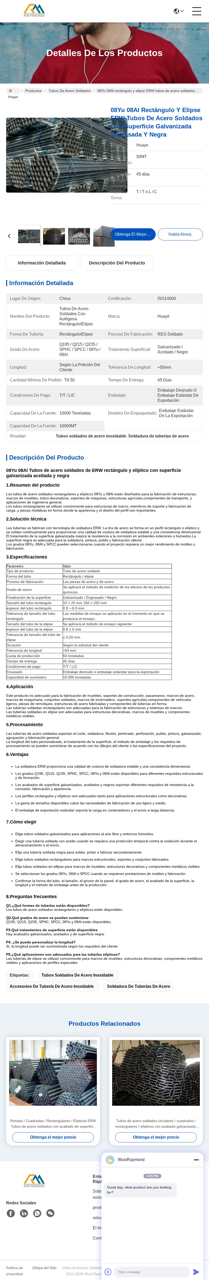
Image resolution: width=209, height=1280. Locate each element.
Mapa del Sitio (45, 1268)
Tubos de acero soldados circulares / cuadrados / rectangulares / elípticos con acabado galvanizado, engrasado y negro (156, 1124)
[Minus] (196, 1160)
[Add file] (108, 1271)
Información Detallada (42, 262)
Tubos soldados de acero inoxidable (77, 975)
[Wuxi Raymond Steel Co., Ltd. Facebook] (10, 1213)
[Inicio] (34, 1188)
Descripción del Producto (117, 262)
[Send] (196, 1271)
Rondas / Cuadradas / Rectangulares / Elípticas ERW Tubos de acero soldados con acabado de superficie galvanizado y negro (53, 1124)
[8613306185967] (37, 1213)
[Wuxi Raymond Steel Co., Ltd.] (34, 11)
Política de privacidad (14, 1271)
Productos (33, 91)
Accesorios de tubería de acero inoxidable (52, 986)
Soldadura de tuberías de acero (138, 986)
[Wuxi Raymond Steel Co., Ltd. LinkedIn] (24, 1213)
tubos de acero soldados (69, 91)
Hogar (13, 91)
